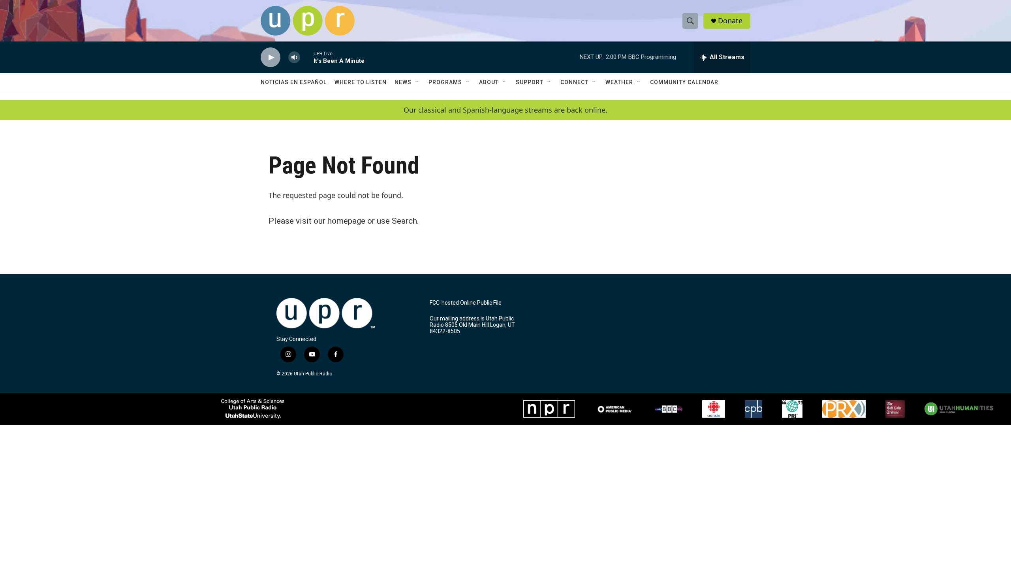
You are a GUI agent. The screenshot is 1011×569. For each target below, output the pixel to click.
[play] (270, 57)
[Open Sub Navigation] (417, 82)
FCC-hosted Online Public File (466, 303)
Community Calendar (684, 82)
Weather (619, 82)
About (489, 82)
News (403, 82)
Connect (574, 82)
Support (529, 82)
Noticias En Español (294, 82)
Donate (730, 21)
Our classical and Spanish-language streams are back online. (505, 110)
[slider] (307, 57)
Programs (445, 82)
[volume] (294, 57)
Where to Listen (360, 82)
